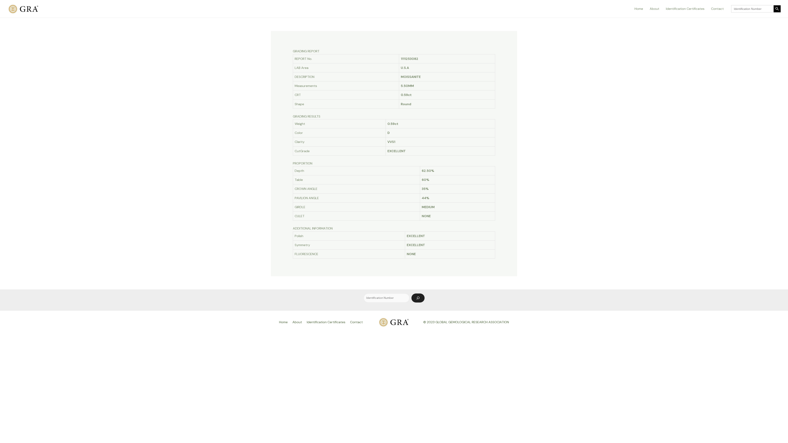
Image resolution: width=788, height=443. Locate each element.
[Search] (418, 298)
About (654, 9)
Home (639, 9)
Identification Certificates (685, 9)
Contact (717, 9)
